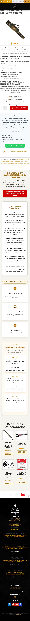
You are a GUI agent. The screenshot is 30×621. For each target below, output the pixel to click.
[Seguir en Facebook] (9, 604)
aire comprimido (10, 165)
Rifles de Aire (25, 163)
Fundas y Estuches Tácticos (14, 163)
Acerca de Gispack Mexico (15, 587)
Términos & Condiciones (15, 588)
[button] (27, 21)
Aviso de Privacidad (17, 614)
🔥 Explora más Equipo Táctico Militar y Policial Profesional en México (14, 193)
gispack (18, 165)
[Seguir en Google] (13, 604)
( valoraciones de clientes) (19, 151)
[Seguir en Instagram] (20, 604)
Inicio (15, 596)
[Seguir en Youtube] (17, 604)
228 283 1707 (17, 519)
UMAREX (18, 167)
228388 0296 (17, 518)
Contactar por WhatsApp (15, 146)
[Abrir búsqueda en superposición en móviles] (21, 1)
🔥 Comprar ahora (19, 108)
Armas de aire (8, 161)
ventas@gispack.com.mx (14, 520)
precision (22, 165)
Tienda (15, 597)
